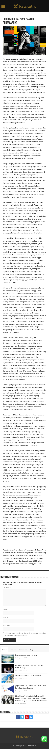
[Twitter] (22, 717)
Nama (5, 610)
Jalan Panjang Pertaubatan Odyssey (28, 675)
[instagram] (31, 717)
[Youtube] (27, 717)
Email (5, 618)
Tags (31, 650)
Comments (23, 650)
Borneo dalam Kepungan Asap (26, 655)
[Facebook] (18, 717)
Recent (4, 650)
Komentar (7, 587)
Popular (13, 650)
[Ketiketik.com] (24, 6)
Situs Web (6, 625)
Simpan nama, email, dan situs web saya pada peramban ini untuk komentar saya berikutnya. (24, 634)
